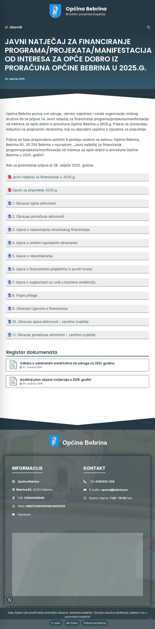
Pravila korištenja (95, 623)
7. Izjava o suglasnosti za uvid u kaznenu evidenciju (53, 282)
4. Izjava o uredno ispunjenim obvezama (45, 243)
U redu (55, 623)
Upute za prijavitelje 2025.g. (35, 190)
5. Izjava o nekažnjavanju (32, 256)
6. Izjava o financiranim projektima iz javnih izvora (52, 269)
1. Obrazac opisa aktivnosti (34, 203)
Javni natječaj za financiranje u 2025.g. (43, 177)
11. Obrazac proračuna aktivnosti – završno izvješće (53, 335)
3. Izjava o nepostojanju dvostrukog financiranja (51, 230)
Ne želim (72, 623)
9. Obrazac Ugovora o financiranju (40, 309)
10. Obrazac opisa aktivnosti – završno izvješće (50, 322)
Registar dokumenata (31, 352)
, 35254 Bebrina (34, 489)
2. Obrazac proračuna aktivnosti (38, 216)
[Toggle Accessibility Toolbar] (10, 600)
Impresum (24, 514)
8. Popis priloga (24, 295)
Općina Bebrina (86, 8)
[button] (148, 27)
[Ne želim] (150, 618)
